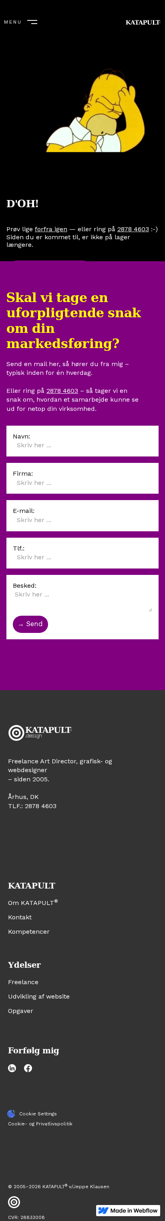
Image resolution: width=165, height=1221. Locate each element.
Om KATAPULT (33, 903)
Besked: (24, 585)
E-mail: (23, 510)
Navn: (21, 436)
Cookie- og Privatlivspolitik (40, 1124)
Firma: (23, 473)
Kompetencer (29, 931)
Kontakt (20, 917)
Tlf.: (18, 548)
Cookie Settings (38, 1114)
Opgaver (20, 1011)
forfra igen (51, 229)
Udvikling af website (39, 996)
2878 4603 (133, 229)
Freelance (23, 982)
